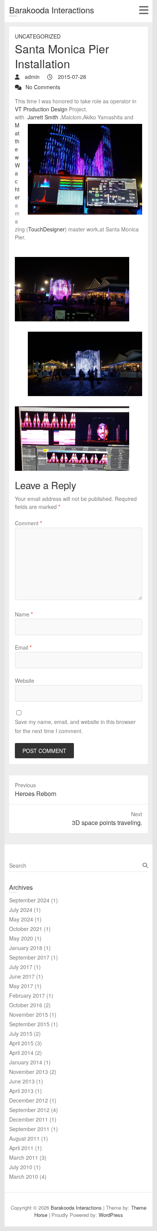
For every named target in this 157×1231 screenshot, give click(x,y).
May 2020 (21, 938)
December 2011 (28, 1119)
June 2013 (22, 1081)
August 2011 (24, 1138)
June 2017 (22, 976)
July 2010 (20, 1167)
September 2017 (29, 957)
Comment (28, 523)
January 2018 (25, 948)
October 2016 (25, 1005)
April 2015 (21, 1043)
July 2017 (20, 967)
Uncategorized (38, 36)
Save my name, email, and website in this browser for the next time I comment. (75, 726)
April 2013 (21, 1091)
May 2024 (21, 919)
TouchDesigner (46, 229)
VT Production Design (41, 109)
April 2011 (21, 1148)
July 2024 (20, 909)
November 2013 (28, 1071)
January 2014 (25, 1062)
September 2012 (29, 1110)
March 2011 (23, 1157)
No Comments (43, 87)
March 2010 (23, 1176)
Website (24, 680)
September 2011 (29, 1129)
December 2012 (28, 1100)
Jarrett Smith (42, 117)
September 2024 (29, 900)
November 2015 (28, 1014)
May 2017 (21, 986)
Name (24, 614)
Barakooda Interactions (51, 10)
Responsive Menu (143, 10)
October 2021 (25, 928)
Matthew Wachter (17, 161)
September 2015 (29, 1024)
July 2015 (20, 1033)
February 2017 (27, 995)
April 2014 (21, 1052)
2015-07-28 (71, 76)
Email (23, 647)
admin (31, 76)
